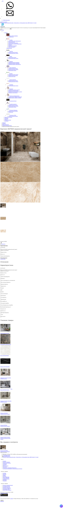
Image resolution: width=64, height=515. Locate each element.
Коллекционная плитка (13, 53)
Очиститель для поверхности (14, 41)
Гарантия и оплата (8, 117)
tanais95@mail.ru (6, 456)
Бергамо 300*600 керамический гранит (5, 451)
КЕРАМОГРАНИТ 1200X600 (14, 63)
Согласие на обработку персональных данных (12, 468)
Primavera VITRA (12, 115)
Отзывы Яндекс (7, 120)
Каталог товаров (6, 462)
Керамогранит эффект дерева (14, 97)
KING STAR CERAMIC (13, 35)
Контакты (5, 466)
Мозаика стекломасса (12, 92)
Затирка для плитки (12, 45)
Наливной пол (11, 47)
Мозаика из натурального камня (15, 91)
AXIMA (10, 56)
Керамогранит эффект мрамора (15, 96)
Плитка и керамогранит (14, 95)
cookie (11, 498)
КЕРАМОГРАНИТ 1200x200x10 (14, 64)
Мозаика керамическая (13, 90)
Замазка (10, 44)
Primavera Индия (6, 486)
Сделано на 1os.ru (4, 493)
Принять (2, 500)
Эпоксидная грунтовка (13, 42)
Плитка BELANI (6, 477)
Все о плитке (5, 465)
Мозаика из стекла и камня (14, 89)
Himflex (11, 40)
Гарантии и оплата (7, 463)
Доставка (6, 118)
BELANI (10, 73)
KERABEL (11, 84)
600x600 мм (11, 36)
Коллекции (10, 112)
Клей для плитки (11, 46)
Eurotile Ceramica (13, 104)
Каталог (6, 32)
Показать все (9, 48)
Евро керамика (12, 67)
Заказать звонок (3, 21)
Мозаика (11, 88)
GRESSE (11, 61)
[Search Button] (11, 29)
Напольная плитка (12, 57)
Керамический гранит (13, 52)
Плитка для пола (11, 76)
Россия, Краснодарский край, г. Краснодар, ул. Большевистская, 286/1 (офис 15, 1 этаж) (18, 22)
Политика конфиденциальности (9, 467)
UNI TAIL (11, 51)
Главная (4, 461)
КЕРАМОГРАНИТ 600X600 (13, 62)
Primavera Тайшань (13, 110)
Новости (6, 119)
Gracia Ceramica (12, 79)
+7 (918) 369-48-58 (6, 20)
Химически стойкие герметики (14, 43)
